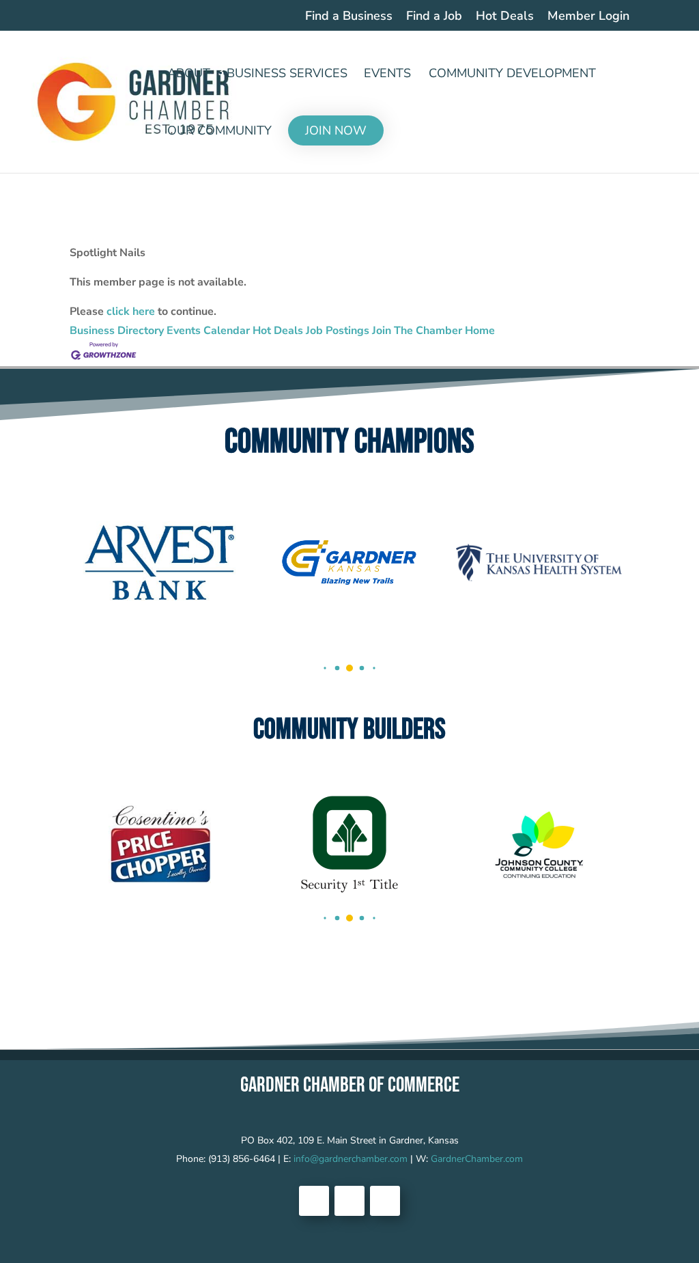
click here (130, 311)
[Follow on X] (349, 1201)
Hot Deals (505, 17)
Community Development (512, 74)
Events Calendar (208, 330)
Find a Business (349, 17)
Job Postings (337, 330)
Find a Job (434, 17)
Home (480, 330)
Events (387, 74)
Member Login (588, 17)
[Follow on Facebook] (314, 1201)
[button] (325, 668)
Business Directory (117, 330)
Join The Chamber (417, 330)
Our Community (219, 132)
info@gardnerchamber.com (351, 1158)
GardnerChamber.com (477, 1158)
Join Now (336, 130)
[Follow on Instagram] (385, 1201)
